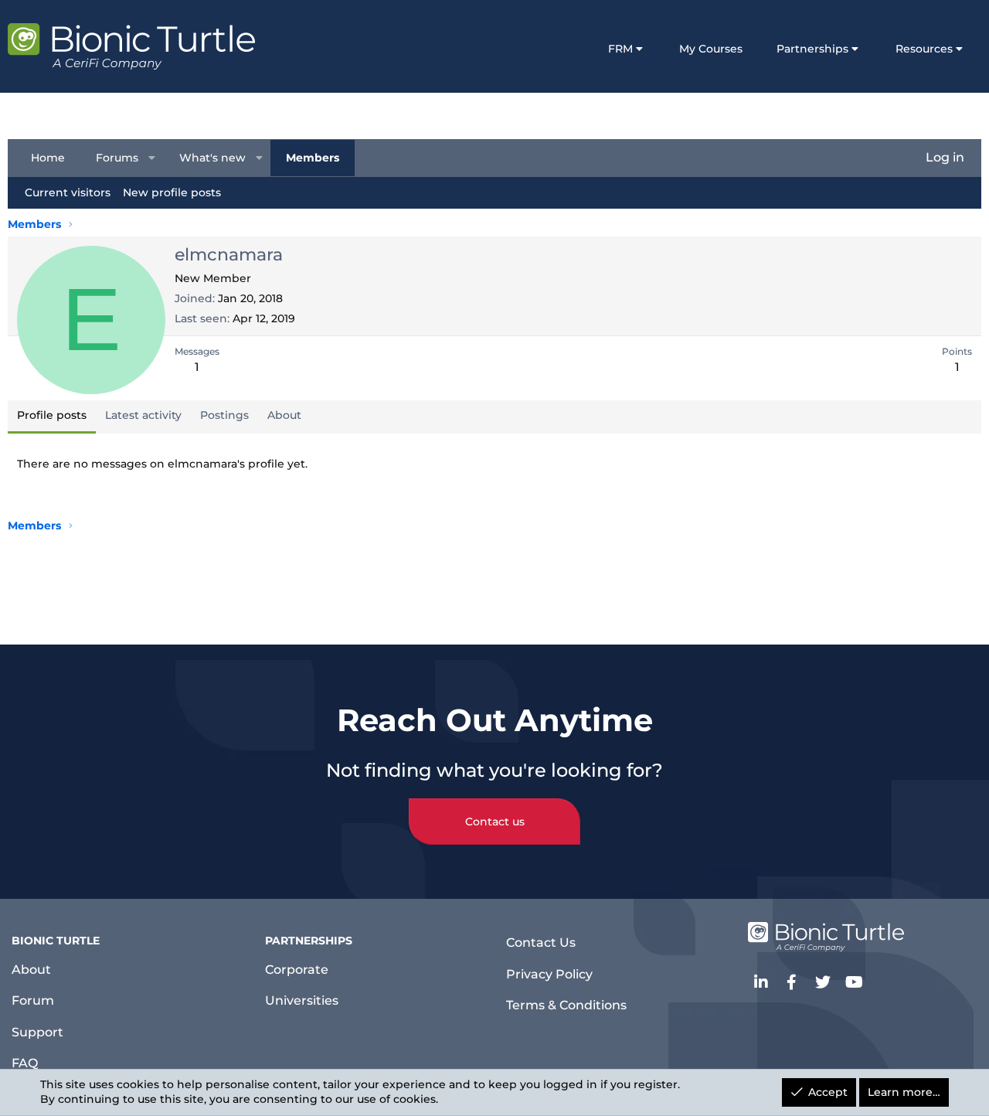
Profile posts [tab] (52, 415)
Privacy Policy (549, 974)
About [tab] (284, 415)
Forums (117, 157)
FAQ (25, 1063)
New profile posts (172, 192)
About (31, 969)
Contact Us (541, 942)
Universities (301, 1000)
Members (312, 157)
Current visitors (67, 192)
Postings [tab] (224, 415)
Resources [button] (924, 49)
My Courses (711, 49)
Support (37, 1032)
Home (48, 157)
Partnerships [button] (812, 49)
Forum (33, 1000)
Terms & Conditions (566, 1005)
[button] (152, 157)
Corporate (296, 969)
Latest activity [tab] (143, 415)
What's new (212, 157)
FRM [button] (620, 49)
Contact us (495, 821)
